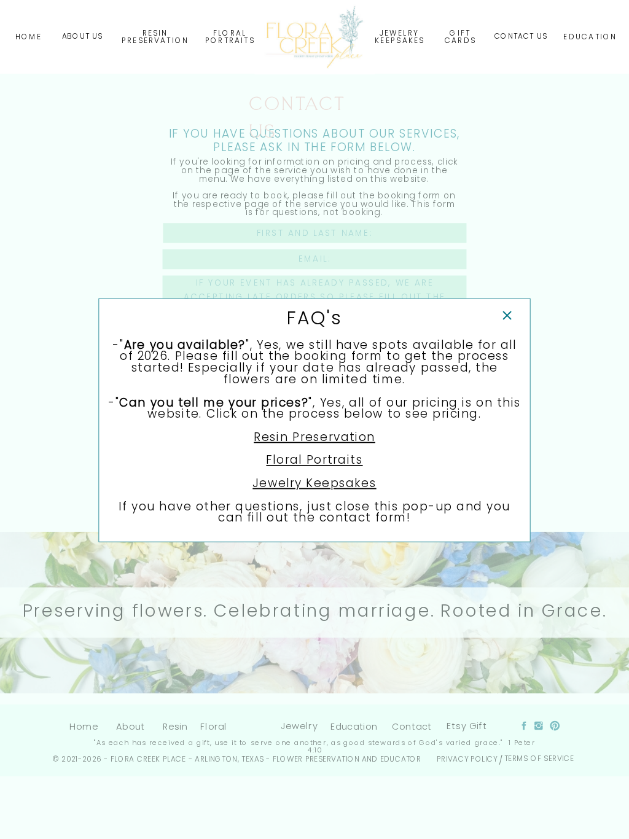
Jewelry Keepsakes (314, 483)
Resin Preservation (314, 437)
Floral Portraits (314, 459)
